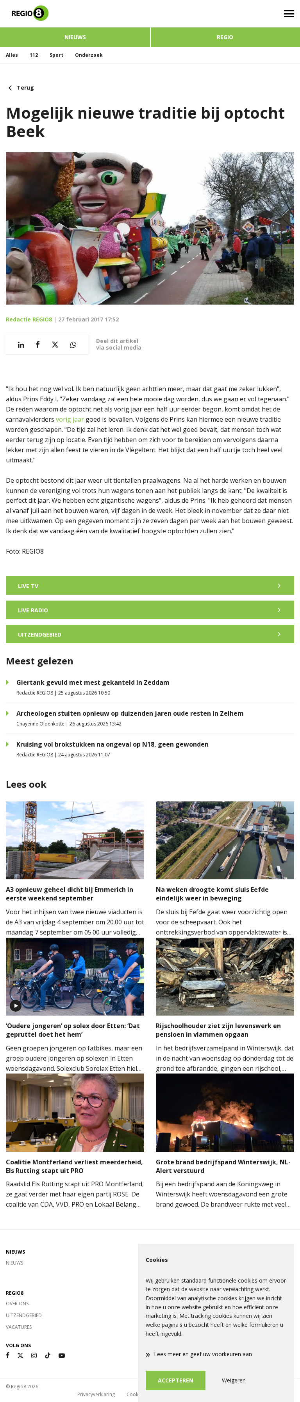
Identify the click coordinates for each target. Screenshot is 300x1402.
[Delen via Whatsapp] (73, 344)
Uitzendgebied (24, 1315)
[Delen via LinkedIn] (21, 344)
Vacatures (19, 1327)
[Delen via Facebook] (38, 344)
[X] (20, 1355)
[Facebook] (7, 1355)
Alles (12, 55)
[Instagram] (34, 1355)
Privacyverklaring (96, 1394)
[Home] (75, 13)
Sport (56, 55)
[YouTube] (62, 1355)
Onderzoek (89, 55)
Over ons (17, 1303)
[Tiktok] (48, 1355)
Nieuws (75, 37)
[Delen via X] (55, 344)
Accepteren (175, 1380)
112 (34, 55)
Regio (225, 37)
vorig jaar (70, 419)
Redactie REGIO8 (29, 319)
